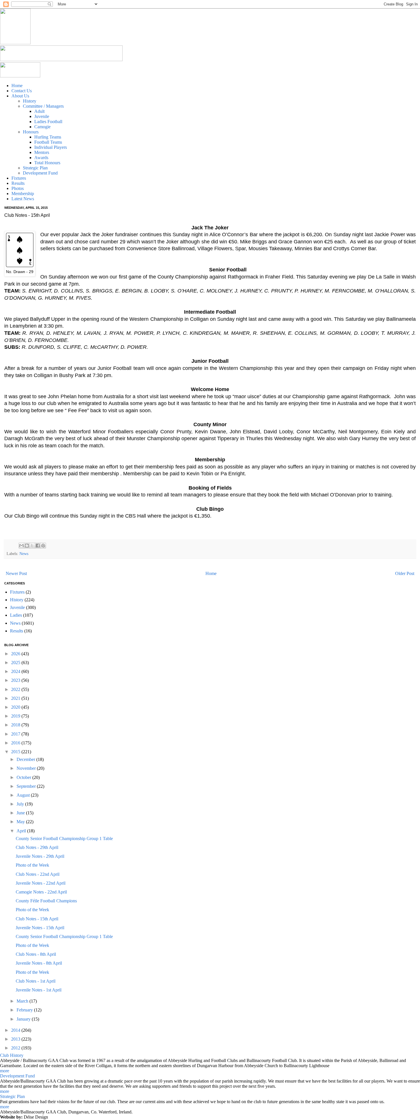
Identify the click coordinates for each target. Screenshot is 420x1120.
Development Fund (17, 1075)
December (26, 759)
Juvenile (17, 607)
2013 (16, 1039)
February (25, 1009)
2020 (16, 707)
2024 (16, 671)
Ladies (16, 615)
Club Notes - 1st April (35, 981)
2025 (16, 662)
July (21, 804)
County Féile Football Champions (46, 900)
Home (211, 573)
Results (16, 630)
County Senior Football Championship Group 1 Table (64, 838)
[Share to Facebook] (38, 545)
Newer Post (16, 573)
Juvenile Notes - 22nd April (40, 883)
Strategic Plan (12, 1096)
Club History (11, 1055)
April (22, 830)
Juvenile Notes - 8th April (39, 963)
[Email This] (21, 545)
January (24, 1019)
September (27, 786)
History (16, 599)
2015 (16, 751)
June (21, 812)
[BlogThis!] (27, 545)
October (24, 777)
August (24, 795)
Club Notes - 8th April (36, 954)
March (23, 1001)
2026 (16, 653)
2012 (16, 1047)
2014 (16, 1030)
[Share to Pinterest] (43, 545)
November (27, 768)
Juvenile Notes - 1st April (38, 989)
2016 (16, 742)
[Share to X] (32, 545)
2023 (16, 680)
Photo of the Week (32, 865)
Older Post (404, 573)
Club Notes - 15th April (37, 918)
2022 (16, 689)
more (4, 1070)
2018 (16, 724)
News (23, 553)
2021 (16, 698)
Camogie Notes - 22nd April (41, 891)
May (21, 821)
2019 (16, 716)
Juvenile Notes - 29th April (40, 856)
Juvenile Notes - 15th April (40, 927)
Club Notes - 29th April (37, 847)
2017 (16, 734)
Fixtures (17, 592)
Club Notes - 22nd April (37, 874)
